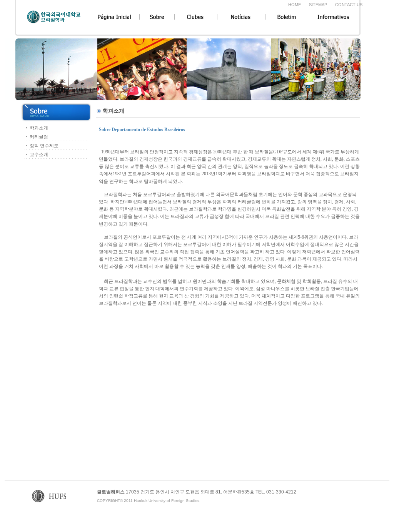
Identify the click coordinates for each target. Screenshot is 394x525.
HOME (294, 4)
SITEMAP (318, 4)
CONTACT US (348, 4)
